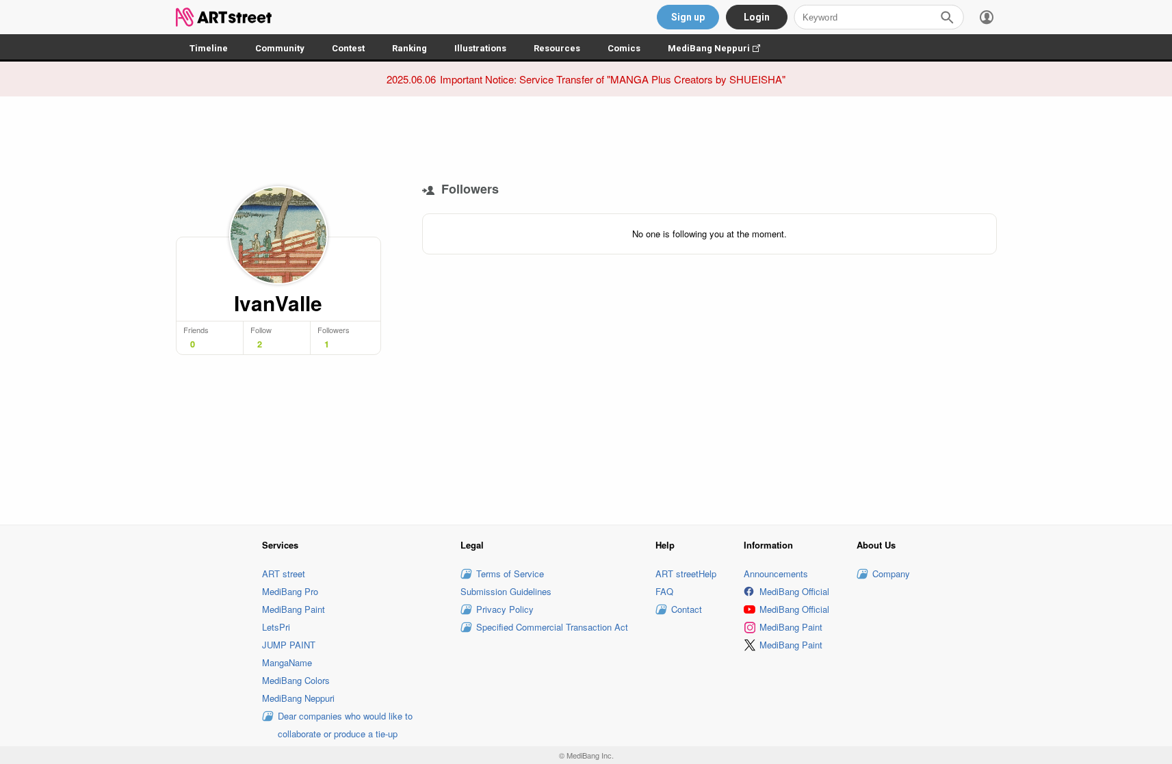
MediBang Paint (293, 609)
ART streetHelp (685, 573)
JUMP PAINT (288, 644)
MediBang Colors (296, 680)
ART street (283, 573)
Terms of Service (510, 573)
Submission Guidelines (505, 591)
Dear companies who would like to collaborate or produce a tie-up (345, 724)
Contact (686, 609)
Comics (624, 48)
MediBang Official (794, 591)
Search (947, 17)
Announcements (776, 573)
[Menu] (986, 17)
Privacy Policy (505, 609)
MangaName (287, 662)
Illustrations (480, 48)
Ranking (409, 48)
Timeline (209, 48)
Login (757, 17)
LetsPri (276, 626)
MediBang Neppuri (721, 48)
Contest (348, 48)
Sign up (688, 17)
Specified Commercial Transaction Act (552, 626)
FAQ (664, 591)
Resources (557, 48)
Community (279, 48)
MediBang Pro (290, 591)
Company (891, 573)
